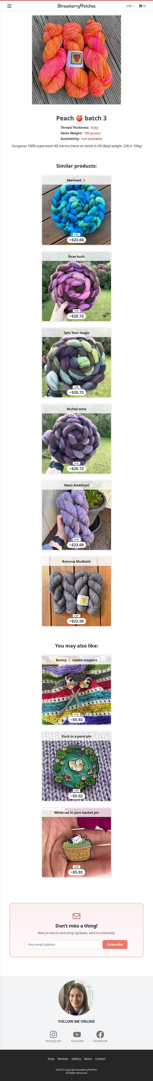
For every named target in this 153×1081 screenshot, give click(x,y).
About (88, 1059)
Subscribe (115, 944)
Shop (51, 1059)
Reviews (63, 1059)
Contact (100, 1059)
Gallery (76, 1059)
